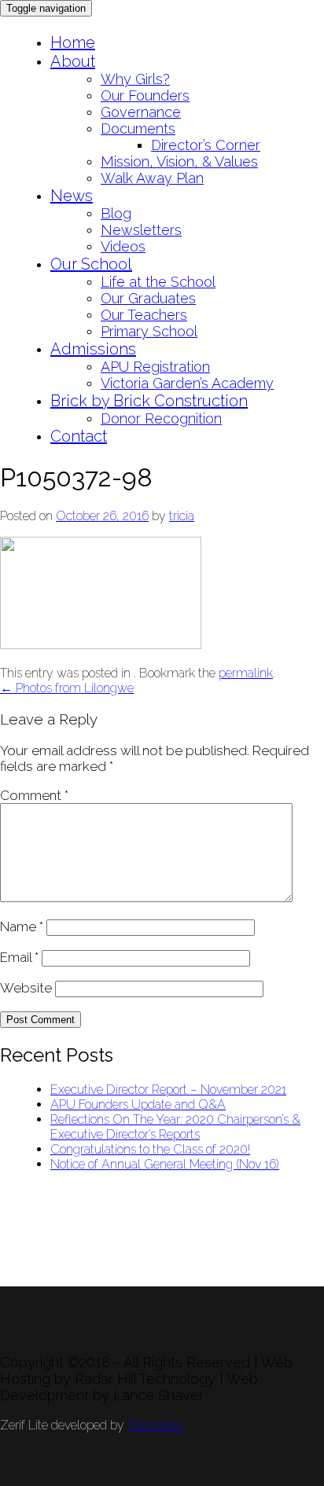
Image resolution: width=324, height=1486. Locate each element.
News (71, 195)
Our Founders (145, 95)
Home (72, 42)
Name (21, 926)
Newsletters (141, 230)
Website (26, 988)
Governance (141, 112)
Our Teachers (144, 314)
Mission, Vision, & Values (179, 161)
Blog (116, 213)
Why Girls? (135, 79)
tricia (181, 515)
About (72, 61)
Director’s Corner (205, 145)
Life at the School (158, 281)
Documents (138, 128)
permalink (246, 673)
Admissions (93, 348)
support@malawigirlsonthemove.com (100, 1264)
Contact (78, 436)
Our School (91, 264)
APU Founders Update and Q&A (138, 1104)
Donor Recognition (161, 418)
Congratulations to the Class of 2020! (150, 1149)
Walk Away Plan (152, 178)
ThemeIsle (155, 1425)
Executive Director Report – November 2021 (168, 1089)
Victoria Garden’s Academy (187, 383)
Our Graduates (148, 298)
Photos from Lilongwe (67, 688)
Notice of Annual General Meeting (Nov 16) (164, 1164)
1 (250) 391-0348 (46, 1278)
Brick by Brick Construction (149, 400)
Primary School (149, 331)
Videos (123, 246)
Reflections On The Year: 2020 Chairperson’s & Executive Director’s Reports (175, 1127)
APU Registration (155, 366)
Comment (34, 795)
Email (19, 957)
